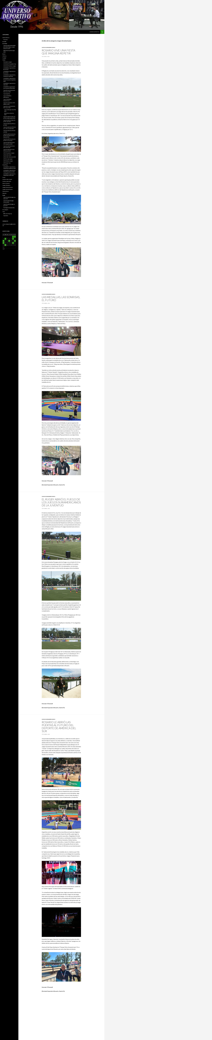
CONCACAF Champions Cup (9, 64)
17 (3, 243)
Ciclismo (4, 56)
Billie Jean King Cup (7, 213)
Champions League (7, 62)
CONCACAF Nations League (9, 66)
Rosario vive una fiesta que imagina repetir (58, 52)
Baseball (4, 41)
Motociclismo (5, 191)
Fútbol (3, 60)
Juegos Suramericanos (48, 47)
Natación (4, 193)
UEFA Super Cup (6, 163)
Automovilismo (5, 37)
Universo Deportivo (94, 31)
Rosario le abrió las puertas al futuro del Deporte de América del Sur (59, 726)
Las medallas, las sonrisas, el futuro (61, 298)
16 (14, 240)
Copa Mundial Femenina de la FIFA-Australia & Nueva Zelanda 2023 (9, 135)
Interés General (6, 183)
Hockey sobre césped (7, 179)
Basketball (4, 43)
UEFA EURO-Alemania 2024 (9, 157)
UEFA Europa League (8, 159)
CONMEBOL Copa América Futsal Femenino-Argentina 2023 (9, 80)
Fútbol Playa (5, 165)
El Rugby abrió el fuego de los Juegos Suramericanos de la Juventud (61, 502)
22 (13, 243)
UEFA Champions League (8, 153)
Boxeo (3, 54)
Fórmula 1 (5, 39)
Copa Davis (5, 215)
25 (5, 245)
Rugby (3, 195)
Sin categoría (5, 209)
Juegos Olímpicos (6, 185)
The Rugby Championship (8, 207)
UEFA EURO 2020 (7, 155)
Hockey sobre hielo (6, 181)
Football (4, 58)
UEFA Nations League (8, 161)
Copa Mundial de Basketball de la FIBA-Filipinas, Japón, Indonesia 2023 (9, 47)
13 (9, 240)
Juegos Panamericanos (7, 187)
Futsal (3, 177)
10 (3, 240)
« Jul (3, 248)
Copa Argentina (6, 93)
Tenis (3, 211)
